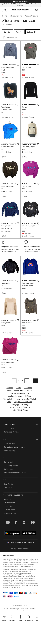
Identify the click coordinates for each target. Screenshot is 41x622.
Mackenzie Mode (15, 396)
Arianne (9, 387)
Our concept (8, 428)
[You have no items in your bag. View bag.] (36, 9)
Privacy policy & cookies (19, 549)
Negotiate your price (9, 246)
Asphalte (28, 387)
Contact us (7, 487)
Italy (23, 610)
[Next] (26, 380)
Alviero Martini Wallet (26, 399)
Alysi (9, 401)
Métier (28, 396)
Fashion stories (9, 513)
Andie (18, 387)
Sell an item (8, 469)
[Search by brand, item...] (4, 10)
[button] (36, 9)
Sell (5, 458)
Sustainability (9, 502)
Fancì (29, 390)
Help (5, 480)
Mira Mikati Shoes (20, 410)
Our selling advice (10, 465)
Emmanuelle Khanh (15, 390)
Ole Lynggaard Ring (19, 404)
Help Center (8, 484)
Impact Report (9, 506)
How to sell (8, 462)
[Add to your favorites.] (18, 65)
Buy (5, 439)
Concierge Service (11, 432)
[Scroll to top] (35, 380)
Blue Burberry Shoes (19, 407)
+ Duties (8, 152)
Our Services (9, 424)
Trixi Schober (8, 399)
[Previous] (14, 380)
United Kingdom (14, 608)
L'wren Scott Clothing (19, 393)
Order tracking (9, 443)
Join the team (9, 509)
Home (4, 16)
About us (7, 499)
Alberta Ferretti (16, 16)
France (6, 608)
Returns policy (9, 450)
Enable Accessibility (20, 1)
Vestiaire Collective (13, 495)
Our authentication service (14, 447)
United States (24, 608)
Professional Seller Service (14, 472)
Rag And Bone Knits (23, 401)
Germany (32, 608)
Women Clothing (31, 16)
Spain (18, 610)
